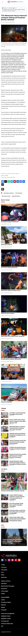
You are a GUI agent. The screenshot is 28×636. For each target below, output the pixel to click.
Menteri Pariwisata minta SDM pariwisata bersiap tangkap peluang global (17, 442)
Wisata (3, 607)
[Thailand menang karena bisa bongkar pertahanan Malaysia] (4, 449)
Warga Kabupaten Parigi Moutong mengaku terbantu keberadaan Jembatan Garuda (17, 463)
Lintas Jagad (12, 8)
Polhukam (4, 583)
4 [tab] (16, 547)
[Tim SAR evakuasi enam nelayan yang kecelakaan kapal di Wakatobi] (14, 212)
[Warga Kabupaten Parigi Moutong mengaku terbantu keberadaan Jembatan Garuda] (4, 463)
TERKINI (3, 408)
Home (5, 8)
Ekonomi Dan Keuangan (7, 586)
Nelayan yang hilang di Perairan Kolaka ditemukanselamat (12, 243)
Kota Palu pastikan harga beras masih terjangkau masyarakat (16, 505)
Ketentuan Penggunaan (7, 613)
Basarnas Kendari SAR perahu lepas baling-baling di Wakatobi (13, 401)
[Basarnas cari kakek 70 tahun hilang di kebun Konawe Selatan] (14, 303)
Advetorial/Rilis (5, 597)
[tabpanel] (14, 537)
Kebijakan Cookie (6, 618)
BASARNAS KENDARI (9, 193)
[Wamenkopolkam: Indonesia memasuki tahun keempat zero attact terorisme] (4, 428)
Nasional (3, 604)
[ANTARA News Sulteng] (15, 1)
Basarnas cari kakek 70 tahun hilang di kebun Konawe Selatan (12, 312)
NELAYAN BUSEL (16, 196)
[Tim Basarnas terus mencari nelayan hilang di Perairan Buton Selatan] (14, 481)
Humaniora (4, 588)
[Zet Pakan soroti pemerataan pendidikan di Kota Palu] (4, 415)
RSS (2, 626)
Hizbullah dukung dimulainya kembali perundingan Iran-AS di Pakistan (17, 435)
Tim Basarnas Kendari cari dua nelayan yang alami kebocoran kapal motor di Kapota (14, 335)
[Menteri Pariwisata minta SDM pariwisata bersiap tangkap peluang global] (4, 442)
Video (2, 574)
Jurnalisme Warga (6, 602)
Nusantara (4, 577)
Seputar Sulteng (5, 581)
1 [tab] (9, 547)
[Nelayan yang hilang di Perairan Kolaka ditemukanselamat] (14, 235)
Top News (4, 469)
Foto (2, 525)
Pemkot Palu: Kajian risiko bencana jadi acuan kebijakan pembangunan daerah (17, 519)
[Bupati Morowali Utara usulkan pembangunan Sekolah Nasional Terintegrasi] (4, 456)
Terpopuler (4, 569)
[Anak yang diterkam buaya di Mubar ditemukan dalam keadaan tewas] (14, 281)
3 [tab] (14, 547)
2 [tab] (12, 547)
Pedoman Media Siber (7, 623)
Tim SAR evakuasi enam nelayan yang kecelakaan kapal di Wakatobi (12, 220)
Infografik (3, 610)
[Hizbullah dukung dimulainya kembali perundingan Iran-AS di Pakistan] (4, 435)
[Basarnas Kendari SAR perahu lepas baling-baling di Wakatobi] (14, 392)
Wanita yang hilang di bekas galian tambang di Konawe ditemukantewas (14, 266)
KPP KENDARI (18, 193)
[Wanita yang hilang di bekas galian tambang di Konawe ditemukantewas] (14, 258)
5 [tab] (18, 547)
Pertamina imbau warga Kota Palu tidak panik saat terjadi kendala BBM (17, 512)
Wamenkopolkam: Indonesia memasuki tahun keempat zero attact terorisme (17, 428)
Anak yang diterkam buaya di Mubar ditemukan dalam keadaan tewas (11, 289)
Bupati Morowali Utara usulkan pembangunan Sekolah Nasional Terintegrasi (17, 456)
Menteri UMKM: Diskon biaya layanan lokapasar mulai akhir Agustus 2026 (17, 421)
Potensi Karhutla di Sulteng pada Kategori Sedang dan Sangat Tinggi (12, 541)
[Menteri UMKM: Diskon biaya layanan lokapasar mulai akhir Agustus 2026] (4, 421)
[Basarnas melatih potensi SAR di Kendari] (13, 371)
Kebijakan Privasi (5, 616)
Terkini (3, 564)
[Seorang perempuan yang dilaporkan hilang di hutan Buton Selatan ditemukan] (14, 349)
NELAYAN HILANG (6, 196)
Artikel (3, 593)
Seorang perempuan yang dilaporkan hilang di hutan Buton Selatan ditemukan (14, 358)
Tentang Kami (5, 621)
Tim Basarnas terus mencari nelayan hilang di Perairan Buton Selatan (13, 10)
